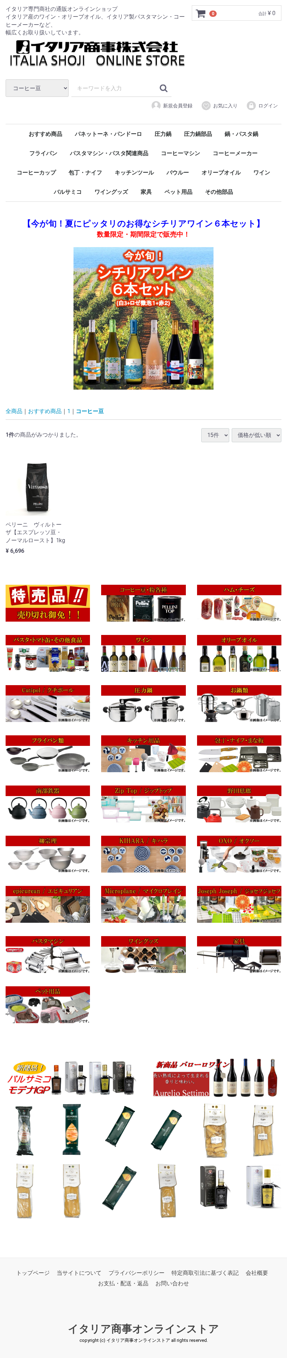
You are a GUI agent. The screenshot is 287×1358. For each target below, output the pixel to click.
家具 (146, 191)
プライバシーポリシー (136, 1273)
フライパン (43, 153)
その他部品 (219, 191)
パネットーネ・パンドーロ (108, 134)
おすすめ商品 (45, 134)
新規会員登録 (177, 105)
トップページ (33, 1273)
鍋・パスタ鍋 (241, 134)
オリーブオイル (221, 172)
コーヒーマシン (180, 153)
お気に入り (225, 105)
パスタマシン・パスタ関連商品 (109, 153)
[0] (201, 13)
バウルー (178, 172)
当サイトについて (79, 1273)
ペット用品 (178, 191)
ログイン (268, 105)
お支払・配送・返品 (123, 1283)
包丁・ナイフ (85, 172)
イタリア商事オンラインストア (143, 1329)
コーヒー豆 (90, 411)
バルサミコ (68, 191)
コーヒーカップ (36, 172)
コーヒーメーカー (235, 153)
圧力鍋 (163, 134)
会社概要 (257, 1273)
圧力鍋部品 (198, 134)
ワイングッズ (111, 191)
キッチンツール (134, 172)
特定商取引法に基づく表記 (205, 1273)
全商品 (14, 411)
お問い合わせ (172, 1283)
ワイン (261, 172)
